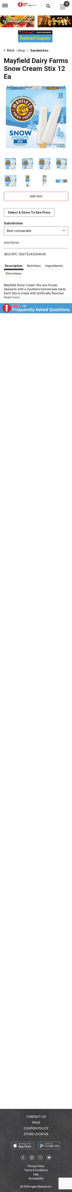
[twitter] (40, 1158)
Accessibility (36, 1178)
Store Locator (36, 1134)
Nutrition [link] (34, 266)
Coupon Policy (36, 1128)
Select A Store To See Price (29, 212)
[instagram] (31, 1158)
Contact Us (36, 1117)
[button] (10, 163)
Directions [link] (14, 273)
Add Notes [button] (11, 242)
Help (36, 1174)
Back (10, 50)
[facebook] (23, 1158)
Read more (12, 297)
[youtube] (49, 1158)
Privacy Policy (36, 1166)
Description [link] (13, 266)
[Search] (45, 6)
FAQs (36, 1122)
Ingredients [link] (54, 266)
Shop (21, 50)
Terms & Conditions (36, 1170)
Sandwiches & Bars (44, 50)
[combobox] (36, 230)
